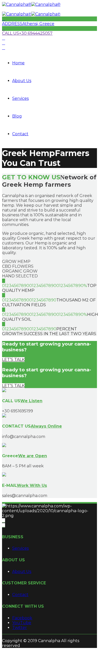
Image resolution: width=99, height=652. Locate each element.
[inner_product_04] (4, 475)
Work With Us (32, 485)
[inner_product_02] (4, 416)
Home (18, 63)
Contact (20, 133)
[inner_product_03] (4, 445)
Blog (17, 116)
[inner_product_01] (4, 390)
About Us (21, 80)
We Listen (31, 400)
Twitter (19, 627)
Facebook (22, 618)
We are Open (32, 455)
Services (20, 98)
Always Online (46, 426)
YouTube (21, 622)
